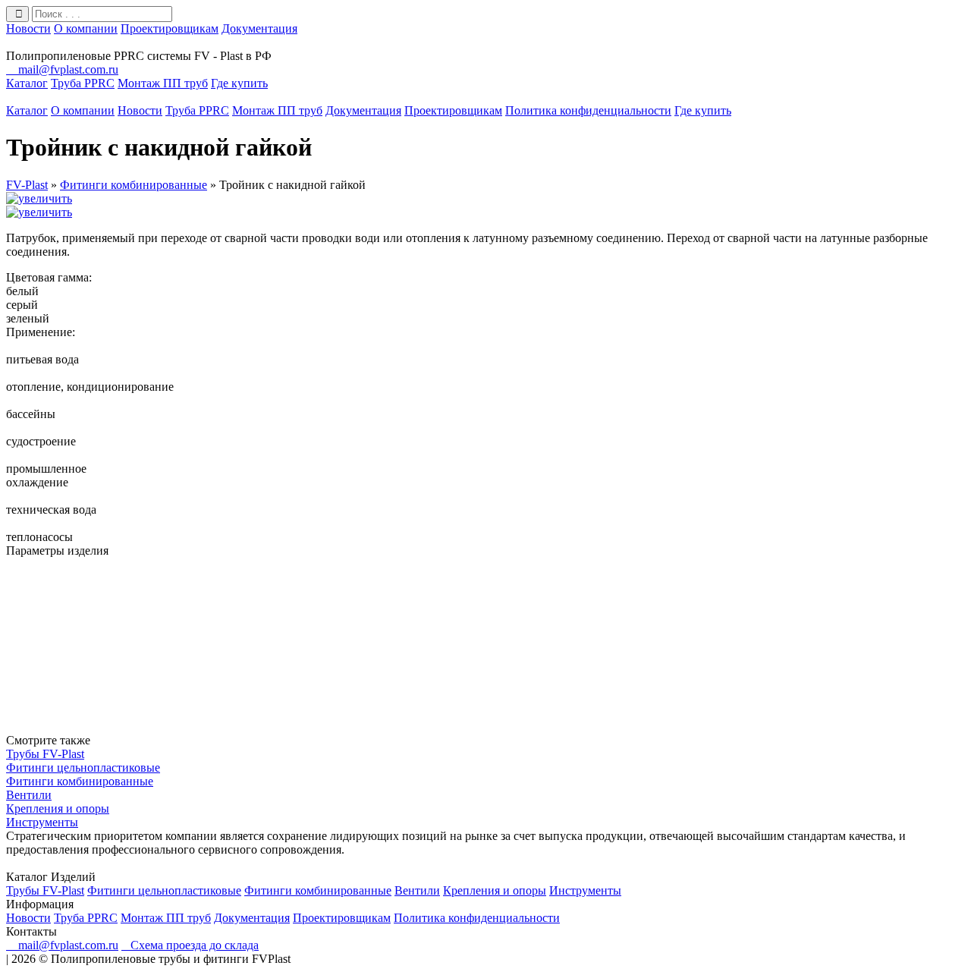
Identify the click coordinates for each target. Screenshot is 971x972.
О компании (86, 28)
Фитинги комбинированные (79, 781)
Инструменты (42, 822)
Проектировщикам (169, 28)
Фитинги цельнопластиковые (83, 767)
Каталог (27, 83)
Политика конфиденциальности (588, 110)
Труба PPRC (83, 83)
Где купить (239, 83)
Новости (28, 28)
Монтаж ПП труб (163, 83)
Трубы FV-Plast (45, 753)
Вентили (29, 794)
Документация (259, 28)
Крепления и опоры (57, 808)
